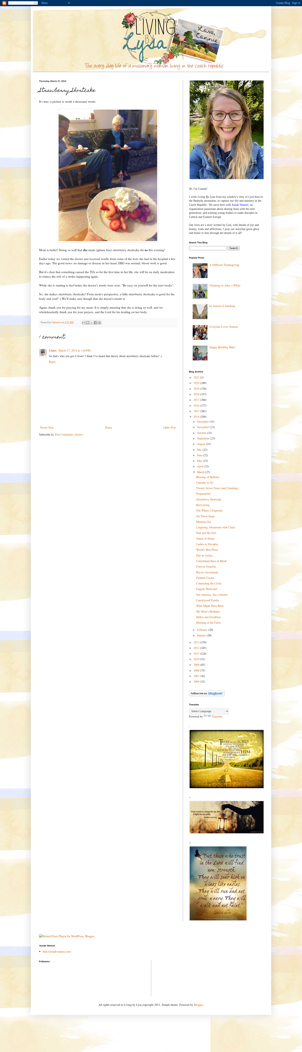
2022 (197, 377)
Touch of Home (205, 538)
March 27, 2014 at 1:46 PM (74, 350)
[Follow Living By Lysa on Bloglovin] (207, 695)
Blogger (198, 1005)
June (200, 455)
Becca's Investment (207, 572)
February (202, 630)
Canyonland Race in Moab (211, 561)
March (201, 472)
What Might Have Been (210, 606)
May (200, 461)
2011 (197, 653)
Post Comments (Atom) (69, 434)
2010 (197, 659)
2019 (197, 389)
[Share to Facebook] (95, 323)
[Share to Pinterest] (99, 323)
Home (108, 427)
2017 (197, 400)
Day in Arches (204, 555)
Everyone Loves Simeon (224, 327)
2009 (197, 665)
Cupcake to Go (204, 482)
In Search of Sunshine (222, 306)
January (202, 635)
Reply (52, 362)
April (200, 466)
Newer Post (46, 427)
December (203, 421)
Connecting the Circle (208, 583)
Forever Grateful (206, 566)
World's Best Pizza (207, 550)
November (203, 427)
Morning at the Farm (208, 622)
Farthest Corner (205, 578)
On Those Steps (205, 516)
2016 (197, 405)
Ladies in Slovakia (207, 544)
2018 (197, 394)
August (201, 444)
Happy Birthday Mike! (223, 347)
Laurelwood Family (207, 600)
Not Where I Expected (209, 510)
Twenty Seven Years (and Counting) (217, 488)
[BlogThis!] (88, 323)
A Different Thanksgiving (224, 265)
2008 (197, 670)
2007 (197, 676)
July (200, 450)
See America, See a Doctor (212, 595)
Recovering (202, 505)
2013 (197, 642)
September (203, 438)
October (202, 433)
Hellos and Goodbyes (208, 617)
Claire (53, 350)
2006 (197, 681)
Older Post (169, 427)
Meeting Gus (203, 522)
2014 (197, 417)
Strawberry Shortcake (208, 499)
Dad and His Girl (206, 533)
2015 (197, 411)
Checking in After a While (225, 285)
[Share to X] (92, 323)
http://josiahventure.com (57, 951)
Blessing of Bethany (207, 477)
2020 (197, 383)
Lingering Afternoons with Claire (215, 527)
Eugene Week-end (206, 589)
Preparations (203, 494)
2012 (197, 648)
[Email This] (84, 323)
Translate (217, 716)
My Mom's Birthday (208, 611)
